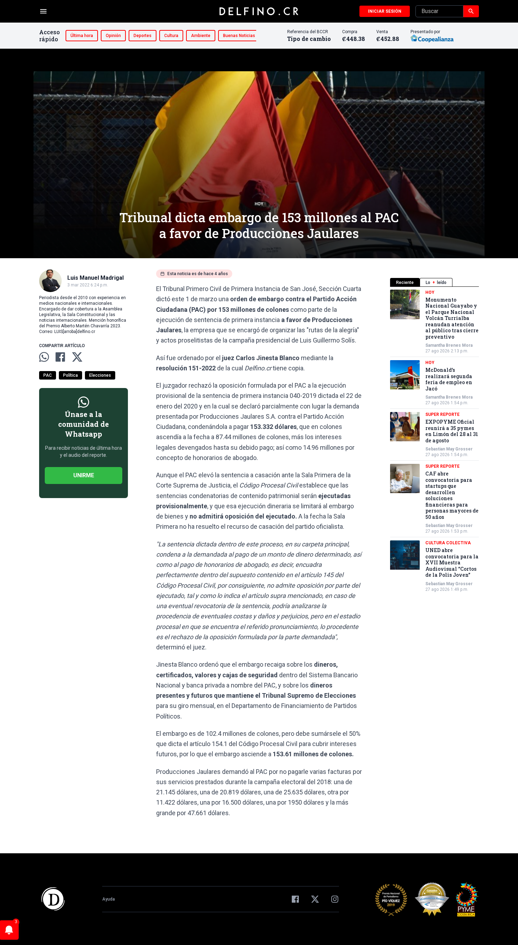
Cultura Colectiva (448, 543)
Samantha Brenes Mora (449, 345)
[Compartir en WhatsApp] (44, 357)
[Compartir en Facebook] (60, 357)
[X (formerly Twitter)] (315, 899)
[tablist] (434, 282)
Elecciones (100, 375)
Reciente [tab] (405, 282)
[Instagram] (335, 899)
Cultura (171, 35)
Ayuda (108, 899)
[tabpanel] (434, 441)
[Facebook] (295, 899)
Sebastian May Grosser (449, 449)
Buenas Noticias (239, 35)
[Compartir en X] (77, 357)
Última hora (81, 35)
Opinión (113, 35)
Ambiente (200, 35)
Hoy (259, 203)
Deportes (143, 35)
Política (70, 375)
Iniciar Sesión (384, 11)
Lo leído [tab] (436, 282)
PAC (47, 375)
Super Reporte (442, 414)
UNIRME (83, 475)
